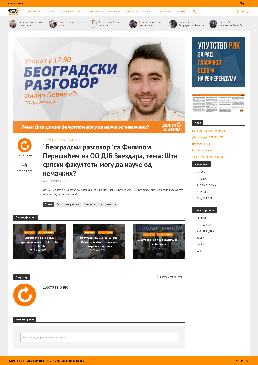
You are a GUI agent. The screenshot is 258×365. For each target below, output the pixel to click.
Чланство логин (16, 3)
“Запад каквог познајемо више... (71, 24)
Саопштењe (45, 232)
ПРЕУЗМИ (130, 11)
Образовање (73, 140)
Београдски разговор (68, 204)
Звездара (89, 204)
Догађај (202, 178)
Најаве (201, 244)
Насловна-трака (107, 204)
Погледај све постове (171, 277)
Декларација (205, 224)
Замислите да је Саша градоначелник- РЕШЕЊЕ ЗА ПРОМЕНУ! (39, 242)
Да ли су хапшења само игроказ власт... (30, 24)
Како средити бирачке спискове (110, 24)
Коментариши (24, 170)
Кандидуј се (205, 198)
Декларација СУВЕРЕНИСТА (208, 137)
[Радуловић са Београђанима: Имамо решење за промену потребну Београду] (173, 24)
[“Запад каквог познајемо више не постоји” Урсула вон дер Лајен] (53, 24)
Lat (248, 3)
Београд (48, 140)
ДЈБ (199, 250)
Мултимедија (205, 231)
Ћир (242, 3)
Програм (50, 11)
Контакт (183, 11)
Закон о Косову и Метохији (208, 156)
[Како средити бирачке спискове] (93, 24)
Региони (33, 11)
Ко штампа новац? (202, 150)
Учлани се (114, 11)
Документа (67, 11)
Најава (59, 140)
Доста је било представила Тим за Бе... (231, 24)
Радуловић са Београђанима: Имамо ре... (192, 24)
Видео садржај (207, 185)
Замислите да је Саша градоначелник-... (150, 24)
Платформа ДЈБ (201, 143)
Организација (163, 11)
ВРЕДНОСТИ (96, 11)
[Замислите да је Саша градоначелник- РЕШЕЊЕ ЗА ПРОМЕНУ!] (133, 24)
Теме (145, 11)
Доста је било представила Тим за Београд (159, 242)
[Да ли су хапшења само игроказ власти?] (13, 24)
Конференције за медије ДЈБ (209, 130)
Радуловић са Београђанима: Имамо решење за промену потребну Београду (99, 242)
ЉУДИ (81, 11)
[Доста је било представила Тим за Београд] (213, 24)
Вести (200, 237)
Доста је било (24, 155)
